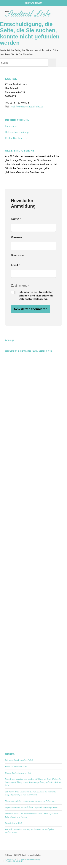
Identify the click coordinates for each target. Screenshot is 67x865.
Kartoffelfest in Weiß (13, 822)
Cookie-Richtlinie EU (16, 138)
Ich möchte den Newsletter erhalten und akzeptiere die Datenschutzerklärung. (36, 295)
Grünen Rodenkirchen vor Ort (18, 772)
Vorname (16, 237)
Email (15, 264)
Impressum (11, 126)
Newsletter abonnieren (30, 309)
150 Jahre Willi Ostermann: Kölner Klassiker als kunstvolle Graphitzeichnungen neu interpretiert (30, 793)
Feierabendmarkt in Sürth (16, 766)
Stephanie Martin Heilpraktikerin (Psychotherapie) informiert (31, 807)
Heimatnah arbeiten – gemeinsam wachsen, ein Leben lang (30, 801)
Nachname (17, 255)
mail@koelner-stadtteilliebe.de (27, 106)
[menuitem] (10, 859)
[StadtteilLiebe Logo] (28, 13)
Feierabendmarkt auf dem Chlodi (19, 760)
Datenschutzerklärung (16, 132)
